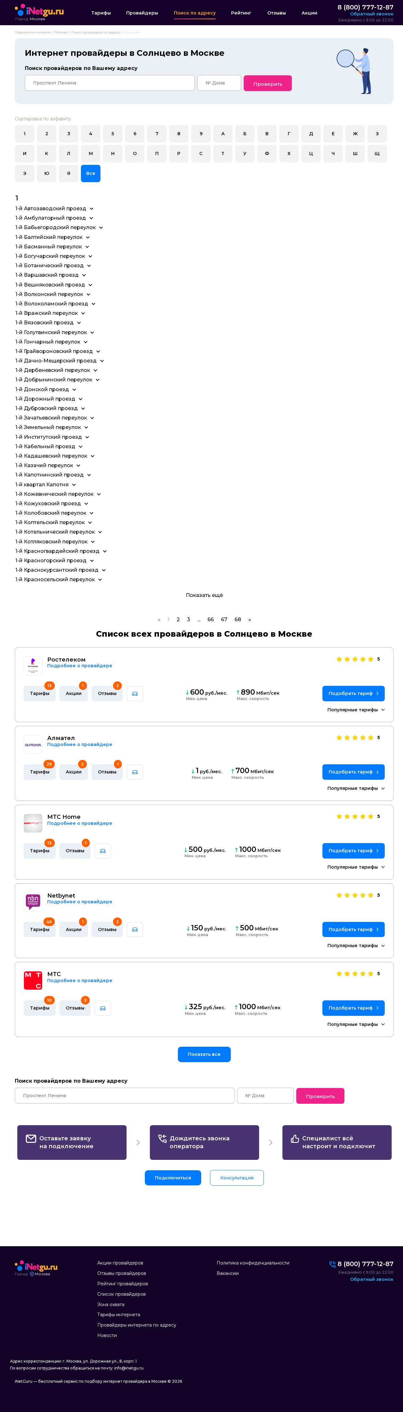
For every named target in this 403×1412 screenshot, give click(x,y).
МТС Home (64, 817)
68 (238, 619)
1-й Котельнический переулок (55, 532)
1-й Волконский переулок (49, 294)
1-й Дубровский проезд (46, 408)
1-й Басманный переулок (48, 247)
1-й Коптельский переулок (50, 522)
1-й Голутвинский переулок (51, 332)
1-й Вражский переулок (46, 313)
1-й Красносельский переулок (55, 579)
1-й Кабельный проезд (45, 446)
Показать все (204, 1054)
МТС (54, 974)
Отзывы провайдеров (121, 1273)
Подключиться (173, 1178)
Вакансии (228, 1273)
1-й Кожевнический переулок (54, 494)
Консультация (236, 1178)
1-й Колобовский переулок (50, 513)
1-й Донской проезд (42, 389)
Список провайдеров (121, 1294)
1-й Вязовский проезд (44, 323)
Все (90, 173)
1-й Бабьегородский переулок (55, 227)
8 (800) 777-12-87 (366, 7)
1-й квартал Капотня (42, 485)
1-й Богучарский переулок (50, 256)
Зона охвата (110, 1304)
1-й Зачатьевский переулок (51, 418)
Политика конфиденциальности (253, 1263)
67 (224, 619)
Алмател (61, 738)
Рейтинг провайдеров (122, 1284)
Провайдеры (142, 13)
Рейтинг (241, 13)
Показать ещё (204, 595)
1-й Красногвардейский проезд (57, 551)
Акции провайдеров (120, 1263)
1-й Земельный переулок (48, 427)
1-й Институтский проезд (48, 437)
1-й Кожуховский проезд (48, 503)
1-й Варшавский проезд (47, 275)
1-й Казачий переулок (44, 465)
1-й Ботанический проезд (49, 266)
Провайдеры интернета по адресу (136, 1325)
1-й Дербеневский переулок (52, 370)
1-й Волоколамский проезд (51, 304)
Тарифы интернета (118, 1314)
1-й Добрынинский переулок (53, 380)
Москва (37, 19)
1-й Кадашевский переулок (51, 456)
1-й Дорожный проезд (45, 399)
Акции (309, 13)
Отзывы (276, 13)
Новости (107, 1335)
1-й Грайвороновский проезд (54, 351)
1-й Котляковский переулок (51, 542)
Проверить (267, 84)
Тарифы (101, 13)
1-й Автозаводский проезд (50, 208)
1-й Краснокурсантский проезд (57, 570)
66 (210, 619)
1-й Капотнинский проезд (49, 475)
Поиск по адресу (195, 13)
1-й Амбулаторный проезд (50, 218)
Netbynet (61, 896)
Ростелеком (66, 660)
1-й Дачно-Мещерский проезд (56, 361)
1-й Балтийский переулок (48, 237)
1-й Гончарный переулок (47, 342)
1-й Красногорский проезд (51, 561)
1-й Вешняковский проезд (50, 285)
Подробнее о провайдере (79, 665)
